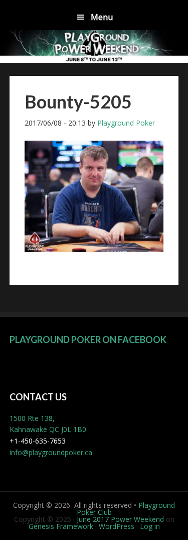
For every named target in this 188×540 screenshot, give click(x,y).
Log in (150, 526)
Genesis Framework (61, 526)
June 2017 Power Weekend (120, 519)
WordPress (116, 526)
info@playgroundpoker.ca (51, 452)
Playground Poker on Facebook (88, 339)
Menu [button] (102, 17)
